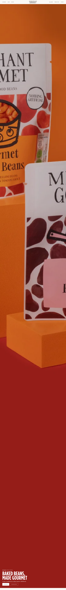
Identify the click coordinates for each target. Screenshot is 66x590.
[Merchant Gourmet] (33, 2)
